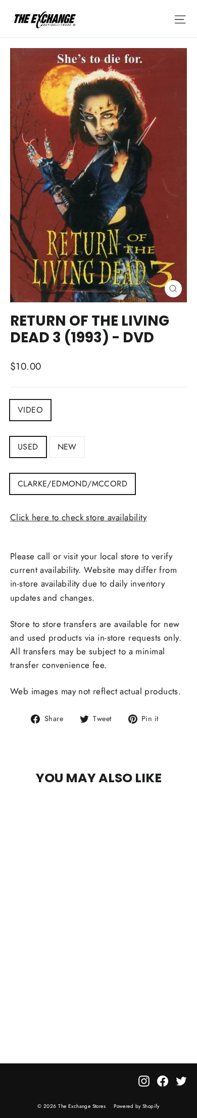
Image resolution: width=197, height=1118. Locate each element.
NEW (67, 447)
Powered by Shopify (137, 1106)
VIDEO (30, 410)
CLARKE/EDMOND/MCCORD (72, 483)
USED (28, 447)
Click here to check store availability (78, 517)
